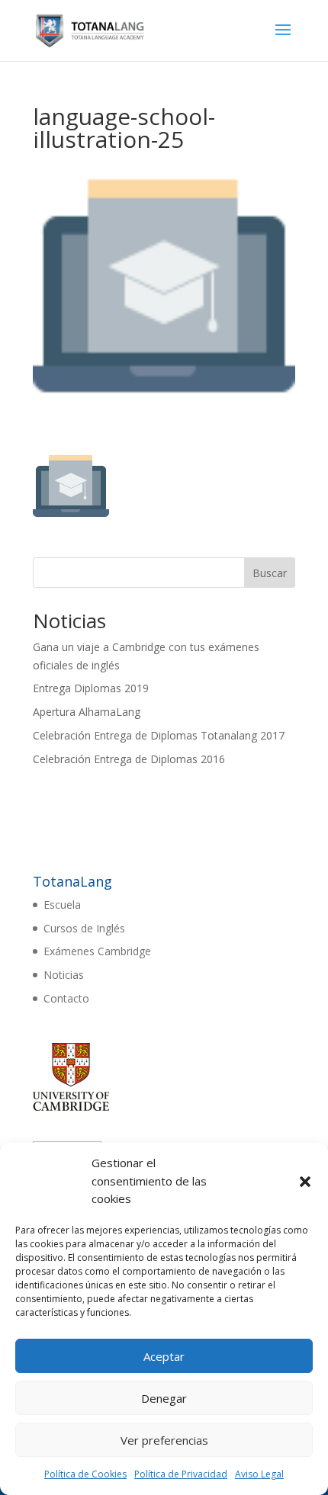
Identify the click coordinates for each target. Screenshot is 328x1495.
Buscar (269, 573)
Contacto (66, 998)
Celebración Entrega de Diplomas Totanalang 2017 (159, 735)
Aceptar (164, 1356)
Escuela (62, 904)
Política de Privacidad (180, 1474)
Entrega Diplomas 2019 (91, 688)
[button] (305, 1181)
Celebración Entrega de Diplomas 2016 (129, 759)
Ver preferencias (164, 1440)
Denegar (164, 1398)
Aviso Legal (259, 1474)
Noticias (63, 974)
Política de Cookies (85, 1474)
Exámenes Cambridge (97, 951)
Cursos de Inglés (84, 928)
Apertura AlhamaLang (86, 711)
